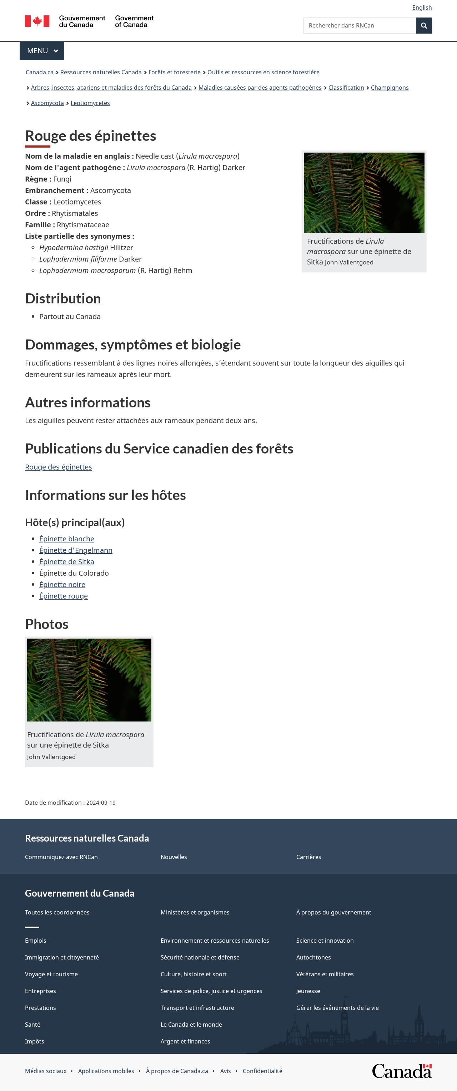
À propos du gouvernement (333, 912)
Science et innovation (325, 940)
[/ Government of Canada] (89, 22)
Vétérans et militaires (325, 974)
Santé (32, 1024)
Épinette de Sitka (66, 561)
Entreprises (40, 991)
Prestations (40, 1008)
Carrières (308, 857)
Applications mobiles (106, 1071)
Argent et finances (185, 1041)
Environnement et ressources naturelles (215, 940)
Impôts (34, 1041)
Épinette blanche (66, 539)
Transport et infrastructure (197, 1008)
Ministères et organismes (195, 912)
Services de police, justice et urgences (211, 991)
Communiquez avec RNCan (61, 857)
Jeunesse (308, 991)
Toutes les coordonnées (57, 912)
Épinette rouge (63, 596)
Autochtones (313, 957)
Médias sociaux (45, 1071)
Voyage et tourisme (51, 974)
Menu (45, 50)
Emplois (35, 940)
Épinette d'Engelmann (75, 550)
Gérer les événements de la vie (337, 1008)
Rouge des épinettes (58, 467)
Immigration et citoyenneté (62, 957)
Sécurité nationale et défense (200, 957)
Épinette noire (62, 584)
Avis (225, 1071)
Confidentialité (262, 1071)
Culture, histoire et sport (194, 974)
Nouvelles (174, 857)
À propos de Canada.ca (177, 1071)
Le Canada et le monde (191, 1024)
